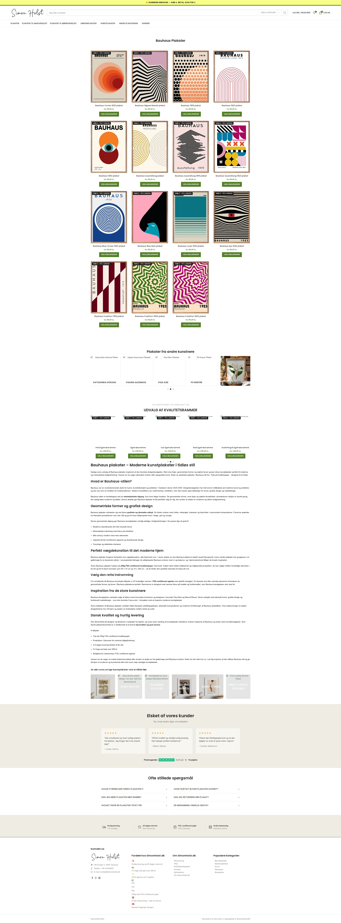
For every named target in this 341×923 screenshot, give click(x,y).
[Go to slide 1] (168, 389)
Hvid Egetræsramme (106, 447)
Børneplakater (221, 861)
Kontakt (177, 869)
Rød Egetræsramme (203, 447)
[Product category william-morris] (105, 371)
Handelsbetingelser (182, 866)
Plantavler (219, 869)
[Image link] (109, 857)
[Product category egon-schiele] (203, 371)
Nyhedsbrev (179, 872)
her (145, 669)
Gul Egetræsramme (170, 447)
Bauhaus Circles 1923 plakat (109, 105)
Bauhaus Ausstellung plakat (150, 176)
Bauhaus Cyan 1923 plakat (191, 246)
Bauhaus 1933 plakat (109, 176)
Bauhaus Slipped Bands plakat (150, 105)
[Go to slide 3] (173, 389)
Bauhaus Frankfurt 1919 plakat (109, 316)
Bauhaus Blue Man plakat (150, 246)
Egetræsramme (138, 447)
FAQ (176, 864)
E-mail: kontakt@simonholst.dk (107, 872)
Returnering (179, 861)
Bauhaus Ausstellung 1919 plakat (191, 176)
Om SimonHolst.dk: (184, 855)
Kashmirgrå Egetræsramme (235, 447)
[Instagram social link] (96, 878)
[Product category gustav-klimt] (235, 371)
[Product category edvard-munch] (170, 371)
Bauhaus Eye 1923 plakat (232, 246)
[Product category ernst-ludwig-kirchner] (238, 686)
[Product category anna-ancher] (130, 686)
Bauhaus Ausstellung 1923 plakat (232, 176)
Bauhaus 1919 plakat (191, 105)
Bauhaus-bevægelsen (100, 597)
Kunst (217, 866)
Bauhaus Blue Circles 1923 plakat (109, 246)
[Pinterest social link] (99, 878)
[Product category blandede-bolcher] (157, 686)
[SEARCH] (285, 13)
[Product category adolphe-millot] (138, 371)
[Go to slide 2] (170, 389)
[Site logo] (27, 12)
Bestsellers (219, 872)
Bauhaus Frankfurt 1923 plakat (150, 316)
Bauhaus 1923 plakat (232, 105)
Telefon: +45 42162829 (103, 868)
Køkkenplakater (221, 864)
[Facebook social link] (92, 878)
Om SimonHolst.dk (182, 875)
